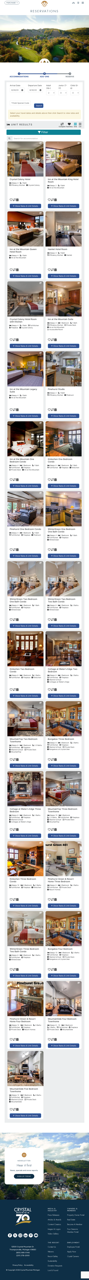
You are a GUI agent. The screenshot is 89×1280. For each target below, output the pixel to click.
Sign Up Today (24, 1176)
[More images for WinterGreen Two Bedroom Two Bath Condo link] (64, 578)
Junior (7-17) (62, 86)
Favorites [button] (69, 126)
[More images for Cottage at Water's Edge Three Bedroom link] (25, 788)
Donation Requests (55, 1265)
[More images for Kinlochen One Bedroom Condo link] (64, 438)
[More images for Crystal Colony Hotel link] (25, 159)
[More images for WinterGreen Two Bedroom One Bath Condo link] (25, 578)
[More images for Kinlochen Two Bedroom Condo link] (25, 648)
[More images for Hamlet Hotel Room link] (64, 229)
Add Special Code (21, 103)
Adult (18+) (48, 86)
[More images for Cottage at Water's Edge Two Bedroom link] (64, 648)
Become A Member (74, 1224)
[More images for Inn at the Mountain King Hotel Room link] (64, 159)
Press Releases (53, 1215)
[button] (43, 132)
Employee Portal (73, 1247)
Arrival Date (15, 85)
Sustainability (52, 1261)
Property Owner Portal (75, 1215)
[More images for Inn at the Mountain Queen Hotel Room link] (25, 229)
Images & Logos (54, 1229)
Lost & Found (53, 1270)
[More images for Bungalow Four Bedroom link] (64, 928)
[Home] (44, 4)
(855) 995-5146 (23, 1252)
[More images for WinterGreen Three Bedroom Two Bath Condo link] (25, 928)
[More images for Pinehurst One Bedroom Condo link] (25, 508)
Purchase (11, 3)
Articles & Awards (54, 1219)
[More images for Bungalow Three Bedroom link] (64, 718)
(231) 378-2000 (23, 1255)
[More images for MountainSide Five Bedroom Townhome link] (25, 1068)
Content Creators (54, 1224)
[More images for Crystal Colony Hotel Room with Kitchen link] (25, 298)
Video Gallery (53, 1233)
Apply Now (71, 1251)
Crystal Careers (73, 1256)
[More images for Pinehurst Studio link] (64, 368)
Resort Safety (53, 1256)
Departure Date (35, 85)
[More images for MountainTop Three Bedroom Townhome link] (64, 788)
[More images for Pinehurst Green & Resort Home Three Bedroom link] (64, 858)
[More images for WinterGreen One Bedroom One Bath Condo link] (64, 508)
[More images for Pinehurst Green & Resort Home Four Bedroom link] (25, 998)
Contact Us (52, 1247)
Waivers (51, 1251)
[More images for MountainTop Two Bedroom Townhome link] (25, 718)
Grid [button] (75, 126)
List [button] (80, 126)
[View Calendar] (16, 200)
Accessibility (28, 1265)
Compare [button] (62, 126)
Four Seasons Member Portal (72, 1230)
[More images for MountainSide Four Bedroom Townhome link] (64, 998)
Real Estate (71, 1219)
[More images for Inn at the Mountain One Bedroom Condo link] (25, 438)
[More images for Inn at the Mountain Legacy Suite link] (25, 368)
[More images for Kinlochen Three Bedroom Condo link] (25, 858)
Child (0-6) (74, 86)
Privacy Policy (17, 1265)
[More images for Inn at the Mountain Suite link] (64, 298)
